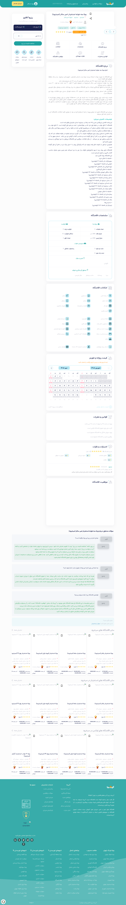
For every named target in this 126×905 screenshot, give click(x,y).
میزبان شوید (49, 797)
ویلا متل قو (58, 876)
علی (74, 22)
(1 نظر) (83, 35)
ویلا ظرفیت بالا (92, 884)
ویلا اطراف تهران (109, 854)
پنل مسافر (67, 802)
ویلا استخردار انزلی (73, 884)
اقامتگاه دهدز (23, 876)
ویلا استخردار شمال (73, 880)
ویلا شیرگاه (58, 880)
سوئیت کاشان (39, 866)
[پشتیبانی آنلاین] (3, 901)
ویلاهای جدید (66, 797)
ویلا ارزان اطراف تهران (20, 888)
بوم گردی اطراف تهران (108, 871)
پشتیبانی (85, 4)
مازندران (82, 17)
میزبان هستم (18, 3)
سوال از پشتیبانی (96, 623)
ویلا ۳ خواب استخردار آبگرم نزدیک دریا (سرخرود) (17, 755)
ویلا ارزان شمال (74, 863)
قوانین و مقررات (102, 56)
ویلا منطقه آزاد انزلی (56, 854)
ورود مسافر (30, 3)
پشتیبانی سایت (48, 789)
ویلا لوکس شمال (74, 859)
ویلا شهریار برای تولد (108, 893)
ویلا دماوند (58, 893)
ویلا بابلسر (59, 867)
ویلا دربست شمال (74, 854)
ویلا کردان (111, 876)
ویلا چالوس (58, 863)
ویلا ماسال (59, 859)
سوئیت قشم (40, 883)
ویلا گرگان (59, 884)
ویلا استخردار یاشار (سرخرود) (104, 653)
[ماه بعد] (51, 367)
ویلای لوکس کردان (108, 867)
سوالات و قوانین (97, 4)
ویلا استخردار (93, 859)
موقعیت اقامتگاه (58, 56)
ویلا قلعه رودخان (22, 854)
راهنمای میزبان (48, 802)
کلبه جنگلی (75, 876)
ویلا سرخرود (58, 871)
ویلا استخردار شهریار (108, 888)
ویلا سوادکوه (23, 867)
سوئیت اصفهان (39, 870)
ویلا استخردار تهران (108, 884)
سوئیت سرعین (39, 887)
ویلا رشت (76, 888)
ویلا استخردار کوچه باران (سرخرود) (47, 653)
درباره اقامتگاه (102, 47)
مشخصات (80, 47)
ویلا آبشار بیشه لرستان (20, 863)
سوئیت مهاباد (40, 891)
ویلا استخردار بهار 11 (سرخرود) (20, 653)
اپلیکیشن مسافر (65, 806)
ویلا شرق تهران (92, 893)
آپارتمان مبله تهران (108, 859)
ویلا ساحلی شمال (74, 867)
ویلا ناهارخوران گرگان (91, 876)
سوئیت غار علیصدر (21, 859)
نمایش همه (17, 630)
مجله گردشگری (65, 793)
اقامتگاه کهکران (92, 867)
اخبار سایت (67, 810)
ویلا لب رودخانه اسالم (90, 880)
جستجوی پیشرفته (72, 4)
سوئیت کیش (40, 878)
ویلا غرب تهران (92, 888)
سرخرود (76, 17)
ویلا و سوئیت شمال (73, 893)
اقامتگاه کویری (92, 863)
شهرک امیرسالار (68, 17)
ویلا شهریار (111, 880)
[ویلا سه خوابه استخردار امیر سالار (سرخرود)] (102, 22)
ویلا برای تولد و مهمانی (90, 854)
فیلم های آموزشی (47, 806)
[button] (113, 31)
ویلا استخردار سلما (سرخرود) (76, 653)
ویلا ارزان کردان (22, 884)
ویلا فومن (24, 871)
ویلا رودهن (58, 888)
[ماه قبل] (108, 367)
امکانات (58, 47)
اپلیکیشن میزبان (48, 810)
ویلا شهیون (23, 880)
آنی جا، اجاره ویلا (65, 789)
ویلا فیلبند (41, 895)
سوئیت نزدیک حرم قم (37, 854)
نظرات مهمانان (80, 56)
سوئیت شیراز (40, 874)
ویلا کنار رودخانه (92, 871)
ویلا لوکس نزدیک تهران (107, 863)
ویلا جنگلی (76, 871)
